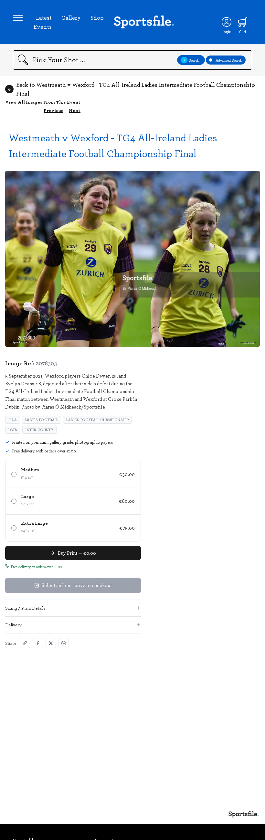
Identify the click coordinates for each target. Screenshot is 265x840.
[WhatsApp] (63, 643)
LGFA (12, 429)
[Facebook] (38, 643)
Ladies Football (41, 419)
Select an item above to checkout (77, 585)
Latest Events (42, 22)
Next (74, 110)
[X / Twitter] (51, 643)
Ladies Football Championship (97, 419)
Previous (53, 110)
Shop (97, 17)
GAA (12, 419)
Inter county (39, 429)
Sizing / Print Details (25, 608)
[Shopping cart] (243, 22)
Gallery (71, 17)
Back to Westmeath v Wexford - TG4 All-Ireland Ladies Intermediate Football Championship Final (135, 89)
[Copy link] (25, 643)
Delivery (13, 625)
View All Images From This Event (42, 101)
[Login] (226, 22)
